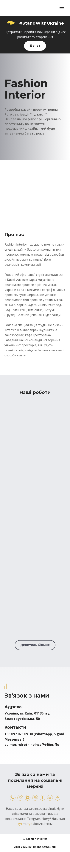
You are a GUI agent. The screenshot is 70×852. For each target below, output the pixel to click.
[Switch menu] (62, 7)
